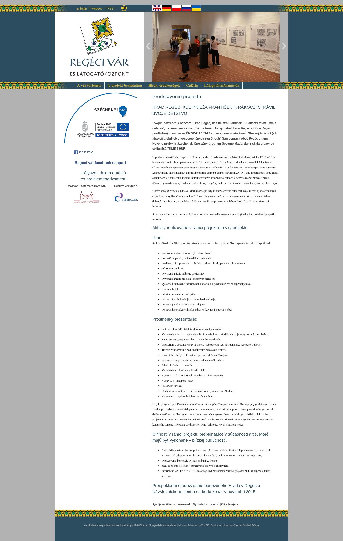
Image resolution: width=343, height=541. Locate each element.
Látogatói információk (221, 85)
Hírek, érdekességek (164, 85)
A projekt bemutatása (125, 85)
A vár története (89, 85)
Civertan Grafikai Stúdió (246, 525)
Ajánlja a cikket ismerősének (171, 504)
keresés (97, 8)
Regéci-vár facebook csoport (100, 163)
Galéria (192, 85)
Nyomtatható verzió (206, 504)
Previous (148, 47)
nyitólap (81, 8)
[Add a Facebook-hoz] (85, 152)
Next (284, 47)
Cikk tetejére (229, 504)
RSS (110, 8)
